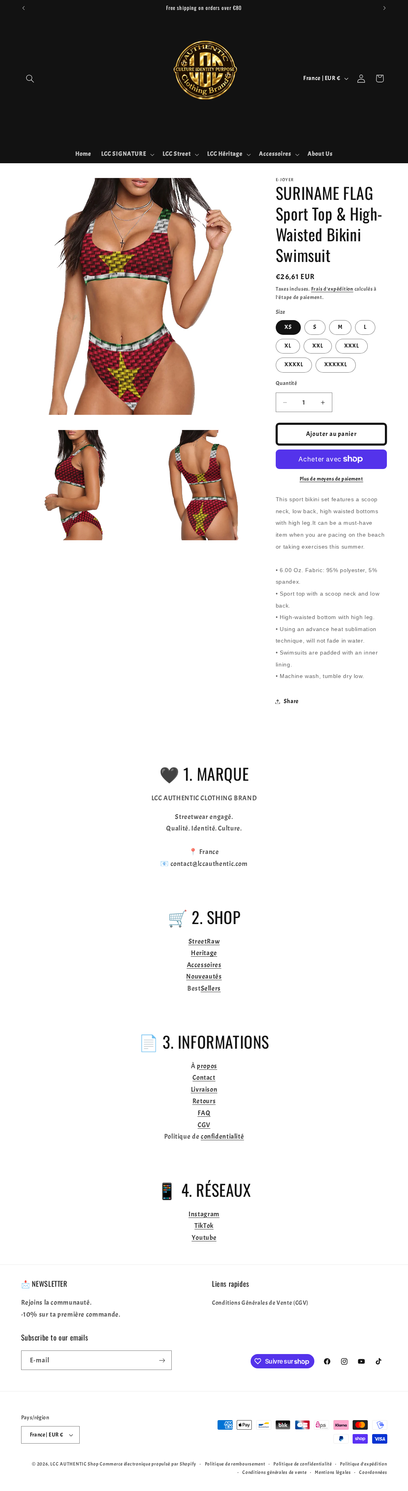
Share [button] (291, 701)
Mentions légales (333, 1472)
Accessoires (204, 965)
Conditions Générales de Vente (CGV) (260, 1303)
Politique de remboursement (235, 1464)
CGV (204, 1125)
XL (287, 346)
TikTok (204, 1225)
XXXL (351, 346)
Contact (203, 1077)
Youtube (204, 1237)
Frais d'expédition (332, 289)
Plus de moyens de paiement (331, 479)
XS (288, 327)
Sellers (211, 988)
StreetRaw (204, 941)
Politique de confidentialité (302, 1464)
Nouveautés (204, 976)
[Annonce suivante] (384, 8)
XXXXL (293, 364)
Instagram (204, 1214)
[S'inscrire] (162, 1360)
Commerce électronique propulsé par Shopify (148, 1464)
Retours (204, 1101)
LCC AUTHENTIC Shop (74, 1464)
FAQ (204, 1113)
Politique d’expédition (363, 1464)
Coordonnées (373, 1472)
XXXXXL (335, 364)
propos (207, 1066)
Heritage (204, 953)
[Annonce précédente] (23, 8)
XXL (317, 346)
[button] (30, 78)
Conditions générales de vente (274, 1472)
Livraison (204, 1089)
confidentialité (222, 1136)
